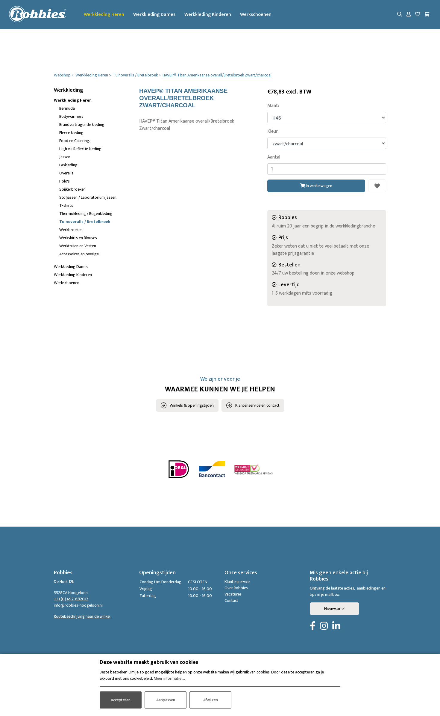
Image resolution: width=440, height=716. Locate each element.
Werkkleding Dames (154, 14)
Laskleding (68, 165)
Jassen (64, 156)
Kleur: (273, 131)
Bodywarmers (71, 116)
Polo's (64, 181)
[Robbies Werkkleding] (37, 14)
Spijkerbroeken (72, 189)
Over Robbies (236, 587)
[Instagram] (324, 626)
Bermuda (67, 108)
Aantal (273, 157)
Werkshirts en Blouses (78, 237)
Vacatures (233, 594)
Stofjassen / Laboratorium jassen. (88, 197)
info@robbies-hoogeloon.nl (78, 605)
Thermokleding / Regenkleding (86, 213)
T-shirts (66, 205)
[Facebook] (312, 626)
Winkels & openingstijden (192, 405)
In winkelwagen (318, 185)
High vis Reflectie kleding (80, 148)
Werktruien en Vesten (77, 245)
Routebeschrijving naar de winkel (82, 616)
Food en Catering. (74, 140)
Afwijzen (210, 700)
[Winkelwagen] (426, 14)
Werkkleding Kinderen (207, 14)
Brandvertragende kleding (81, 124)
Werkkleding (68, 90)
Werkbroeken (71, 229)
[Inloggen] (408, 14)
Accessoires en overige (79, 254)
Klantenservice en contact (257, 405)
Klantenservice (237, 581)
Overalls (66, 173)
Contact (231, 600)
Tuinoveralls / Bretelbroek (84, 221)
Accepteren (121, 700)
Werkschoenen (255, 14)
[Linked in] (336, 626)
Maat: (273, 105)
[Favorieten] (417, 14)
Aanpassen (165, 700)
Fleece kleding (71, 132)
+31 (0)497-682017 (71, 599)
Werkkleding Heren (104, 14)
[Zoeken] (399, 14)
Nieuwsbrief (334, 608)
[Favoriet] (377, 186)
